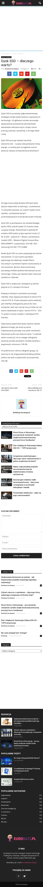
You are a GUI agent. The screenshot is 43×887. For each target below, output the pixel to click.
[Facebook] (18, 876)
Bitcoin (3, 818)
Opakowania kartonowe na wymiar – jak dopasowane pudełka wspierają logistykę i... (27, 721)
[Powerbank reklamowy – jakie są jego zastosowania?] (6, 495)
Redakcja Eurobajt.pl (12, 69)
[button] (40, 3)
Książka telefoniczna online (24, 779)
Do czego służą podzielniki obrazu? (27, 758)
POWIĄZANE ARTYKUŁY (11, 423)
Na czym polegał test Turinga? (14, 633)
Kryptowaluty (5, 795)
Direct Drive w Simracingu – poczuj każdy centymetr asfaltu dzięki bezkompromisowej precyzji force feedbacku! (20, 607)
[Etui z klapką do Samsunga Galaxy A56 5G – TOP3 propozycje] (6, 448)
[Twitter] (24, 876)
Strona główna (5, 54)
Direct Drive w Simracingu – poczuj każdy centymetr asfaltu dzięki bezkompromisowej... (26, 743)
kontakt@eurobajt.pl (29, 862)
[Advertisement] (21, 28)
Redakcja (4, 636)
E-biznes (4, 815)
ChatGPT (4, 798)
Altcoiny (4, 822)
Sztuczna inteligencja (8, 808)
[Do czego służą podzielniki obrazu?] (6, 761)
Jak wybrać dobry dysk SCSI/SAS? (9, 389)
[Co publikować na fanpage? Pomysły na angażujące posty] (6, 771)
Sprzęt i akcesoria (6, 57)
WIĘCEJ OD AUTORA (9, 427)
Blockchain (5, 805)
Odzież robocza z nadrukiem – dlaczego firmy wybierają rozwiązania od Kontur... (27, 732)
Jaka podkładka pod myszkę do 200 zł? (34, 389)
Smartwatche (6, 802)
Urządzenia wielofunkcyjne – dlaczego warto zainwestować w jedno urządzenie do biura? (27, 458)
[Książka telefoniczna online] (6, 782)
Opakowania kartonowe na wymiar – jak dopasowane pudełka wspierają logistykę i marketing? (19, 580)
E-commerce (5, 812)
